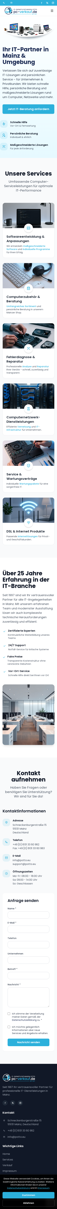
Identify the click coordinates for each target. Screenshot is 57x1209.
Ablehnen (28, 1203)
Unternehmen (15, 953)
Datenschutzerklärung (24, 1020)
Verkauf (7, 1165)
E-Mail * (12, 922)
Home (6, 1154)
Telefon (12, 938)
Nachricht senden (28, 1042)
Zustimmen (28, 1195)
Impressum (10, 1171)
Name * (12, 908)
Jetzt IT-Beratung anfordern (28, 109)
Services (8, 1159)
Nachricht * (14, 984)
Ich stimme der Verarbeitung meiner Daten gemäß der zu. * (28, 1017)
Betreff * (12, 969)
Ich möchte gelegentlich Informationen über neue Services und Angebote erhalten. (30, 1030)
